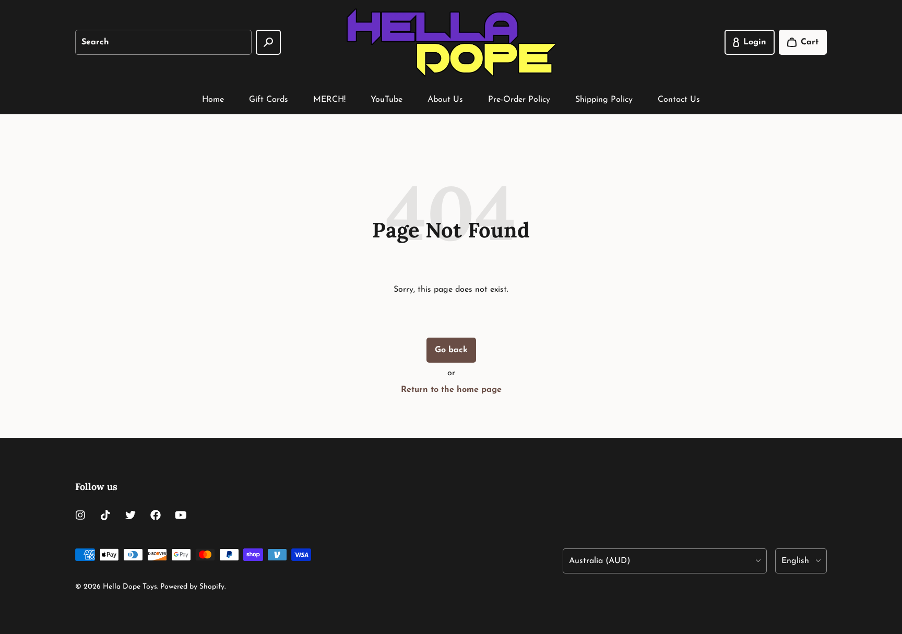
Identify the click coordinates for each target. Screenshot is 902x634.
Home (213, 99)
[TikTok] (105, 515)
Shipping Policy (604, 99)
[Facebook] (155, 515)
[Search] (268, 42)
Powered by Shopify (192, 587)
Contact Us (679, 99)
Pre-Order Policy (519, 99)
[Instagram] (80, 515)
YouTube (386, 99)
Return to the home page (451, 390)
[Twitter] (130, 515)
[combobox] (163, 42)
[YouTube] (180, 515)
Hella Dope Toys (130, 587)
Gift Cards (268, 99)
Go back (451, 350)
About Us (445, 99)
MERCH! (329, 99)
